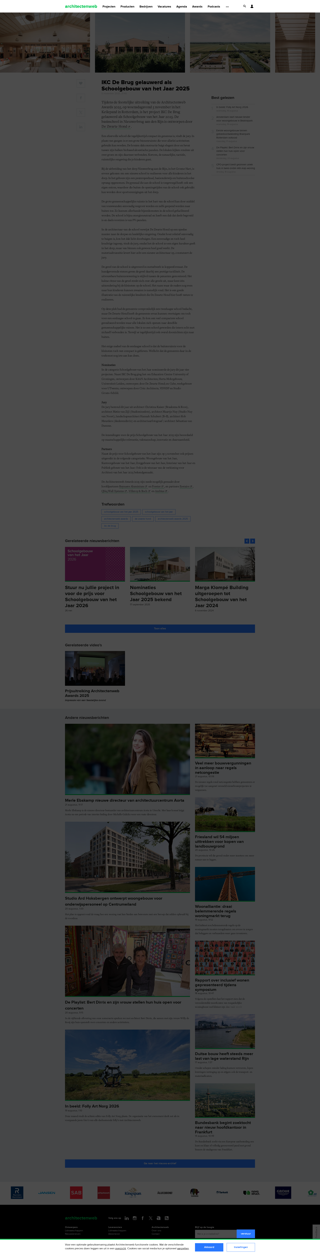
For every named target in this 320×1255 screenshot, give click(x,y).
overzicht (120, 1248)
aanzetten (183, 1248)
